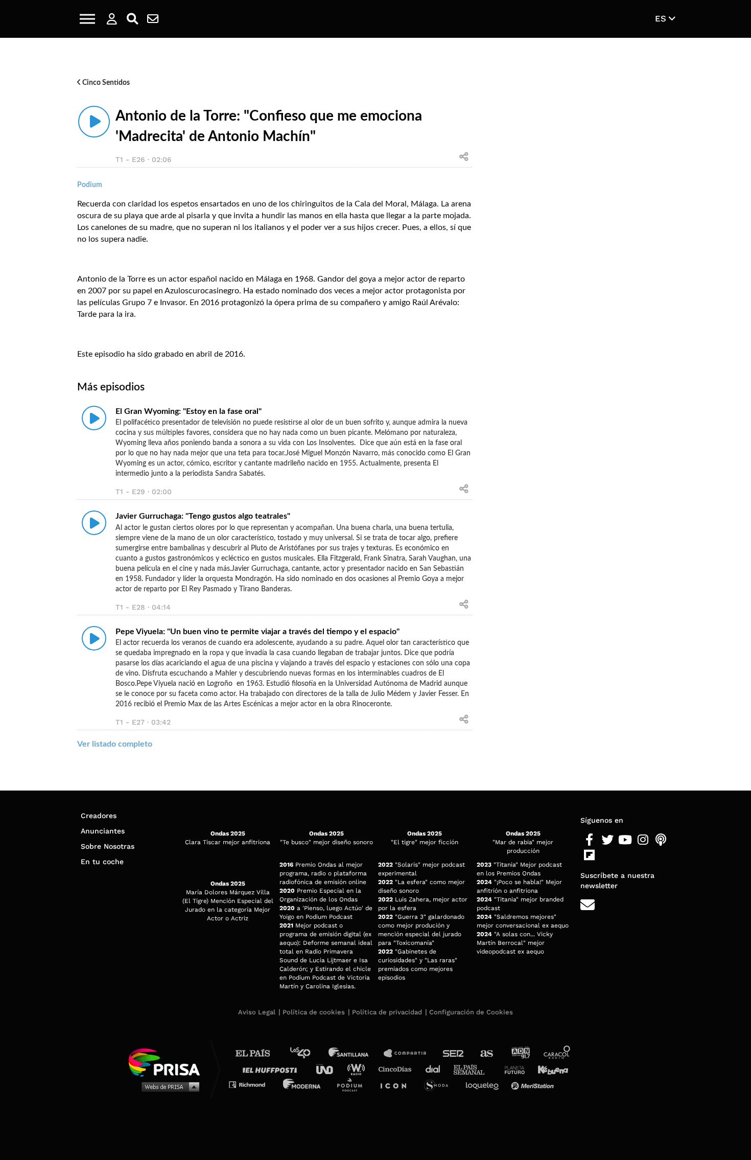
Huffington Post (272, 1068)
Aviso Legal (256, 1012)
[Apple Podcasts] (661, 840)
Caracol (557, 1053)
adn (519, 1053)
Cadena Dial (436, 1068)
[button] (87, 19)
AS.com (486, 1053)
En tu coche (102, 861)
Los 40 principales (308, 1053)
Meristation (534, 1084)
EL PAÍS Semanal (474, 1068)
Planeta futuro (511, 1068)
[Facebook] (589, 840)
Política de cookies (314, 1012)
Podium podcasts (353, 1084)
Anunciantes (103, 831)
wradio (358, 1068)
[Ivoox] (607, 855)
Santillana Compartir (409, 1053)
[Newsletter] (153, 19)
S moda (439, 1084)
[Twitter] (607, 840)
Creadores (98, 815)
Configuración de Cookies (471, 1012)
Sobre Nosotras (107, 846)
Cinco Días (397, 1068)
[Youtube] (625, 840)
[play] (94, 121)
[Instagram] (643, 840)
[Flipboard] (589, 855)
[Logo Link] (375, 19)
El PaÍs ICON (397, 1084)
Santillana (355, 1053)
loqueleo (485, 1084)
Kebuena (548, 1068)
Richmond (252, 1084)
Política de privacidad (387, 1012)
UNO (329, 1068)
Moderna (303, 1084)
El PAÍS (259, 1053)
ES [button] (662, 18)
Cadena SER (453, 1053)
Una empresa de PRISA (168, 1061)
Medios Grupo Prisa (167, 1086)
